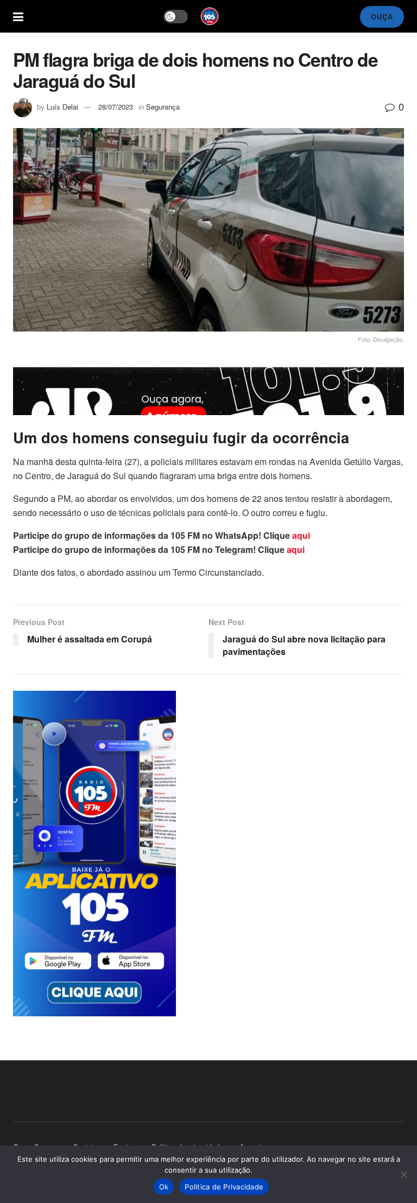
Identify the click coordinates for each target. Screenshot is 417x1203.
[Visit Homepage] (209, 16)
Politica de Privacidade (224, 1186)
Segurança (163, 106)
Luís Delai (62, 106)
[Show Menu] (18, 16)
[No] (403, 1174)
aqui (301, 535)
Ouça (382, 16)
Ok (164, 1186)
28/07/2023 (115, 106)
